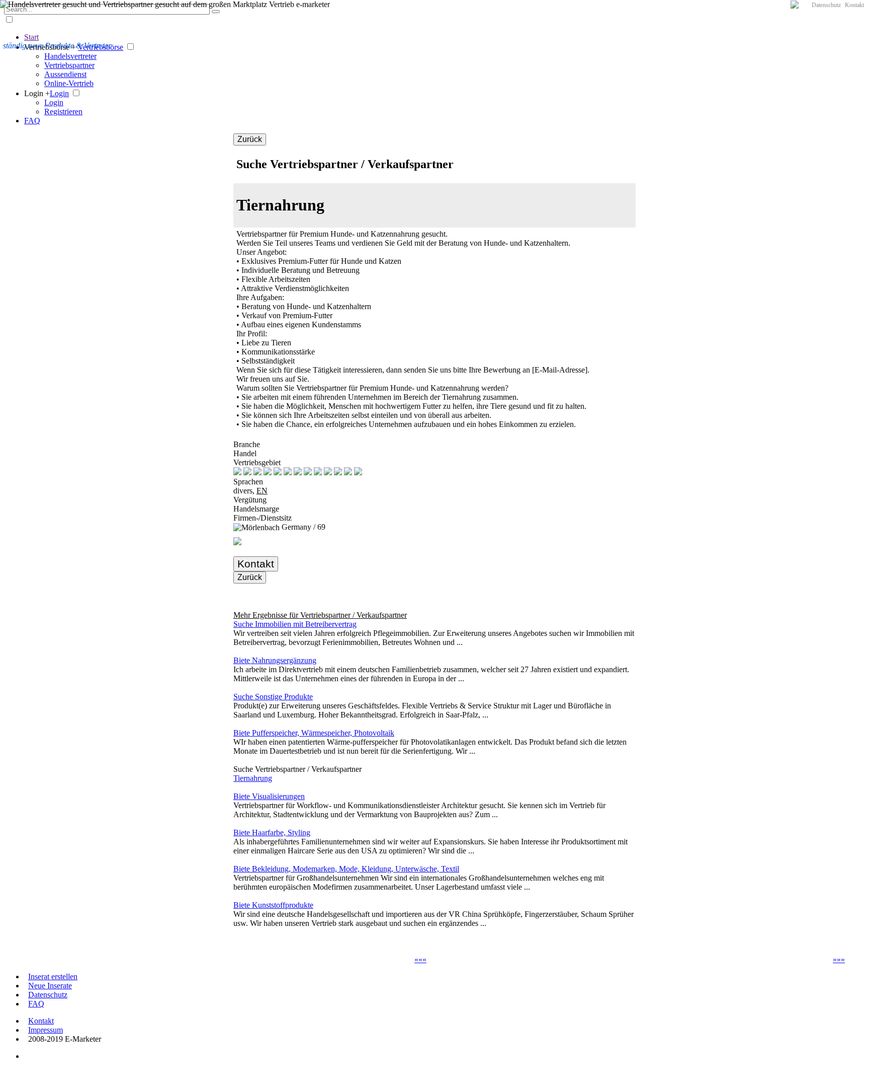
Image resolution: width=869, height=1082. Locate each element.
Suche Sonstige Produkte (273, 696)
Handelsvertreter (70, 56)
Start (31, 37)
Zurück (249, 139)
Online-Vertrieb (69, 83)
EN (262, 490)
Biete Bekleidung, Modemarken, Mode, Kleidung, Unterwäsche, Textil (346, 868)
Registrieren (63, 111)
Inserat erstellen (52, 976)
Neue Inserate (50, 985)
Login (59, 93)
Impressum (45, 1030)
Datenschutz (826, 5)
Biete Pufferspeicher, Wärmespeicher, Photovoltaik (313, 733)
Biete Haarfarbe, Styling (271, 832)
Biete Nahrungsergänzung (274, 660)
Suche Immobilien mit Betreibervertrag (295, 624)
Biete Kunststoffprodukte (273, 905)
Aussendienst (65, 74)
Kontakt (854, 5)
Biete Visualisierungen (269, 796)
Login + (37, 93)
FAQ (32, 120)
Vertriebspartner (69, 65)
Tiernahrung (252, 778)
